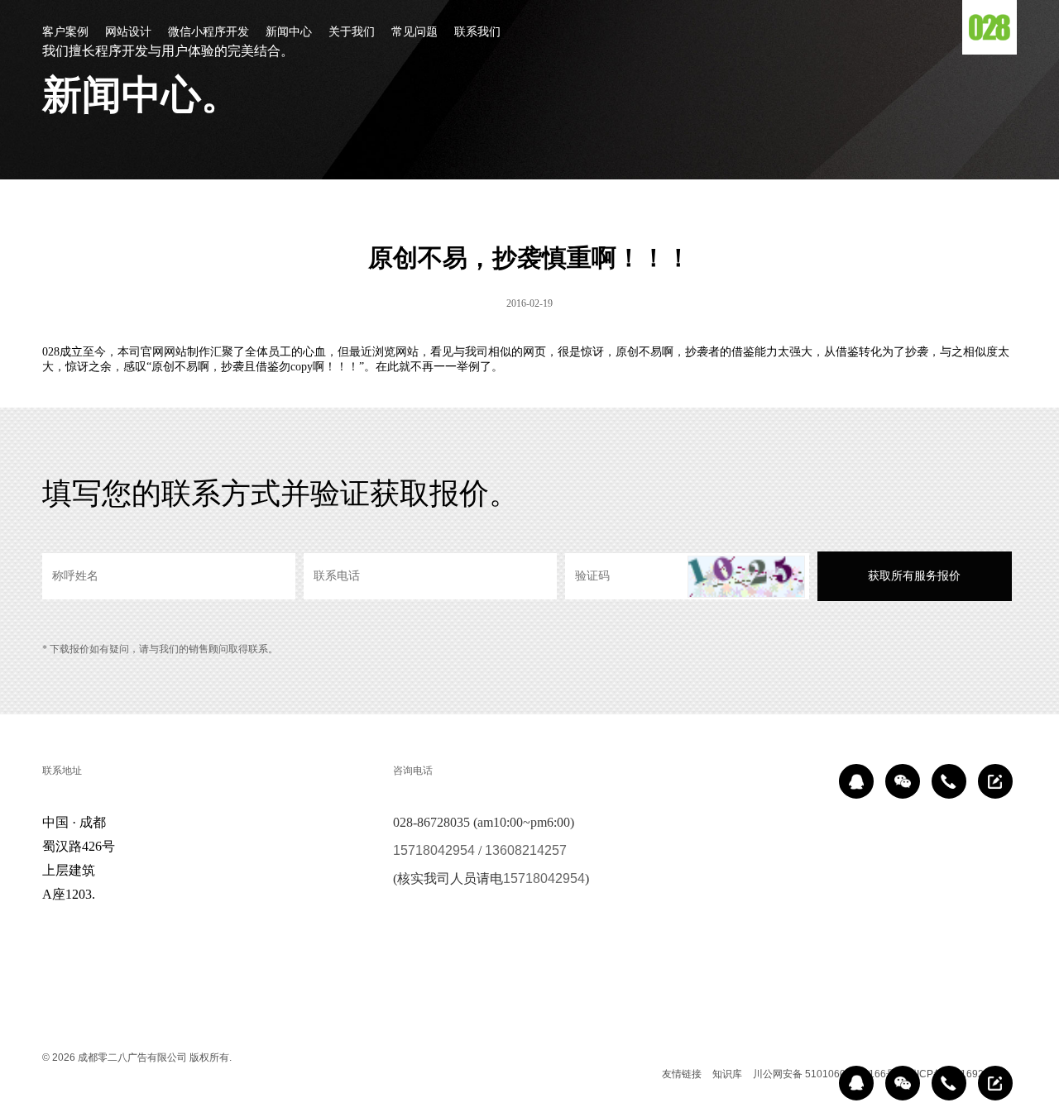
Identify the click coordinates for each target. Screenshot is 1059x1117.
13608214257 (526, 850)
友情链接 (682, 1074)
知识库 (727, 1074)
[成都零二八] (989, 27)
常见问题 (414, 31)
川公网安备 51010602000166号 (824, 1074)
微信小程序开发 (208, 31)
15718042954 (434, 850)
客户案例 (65, 31)
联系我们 (477, 31)
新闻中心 (289, 31)
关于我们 (351, 31)
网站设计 (128, 31)
